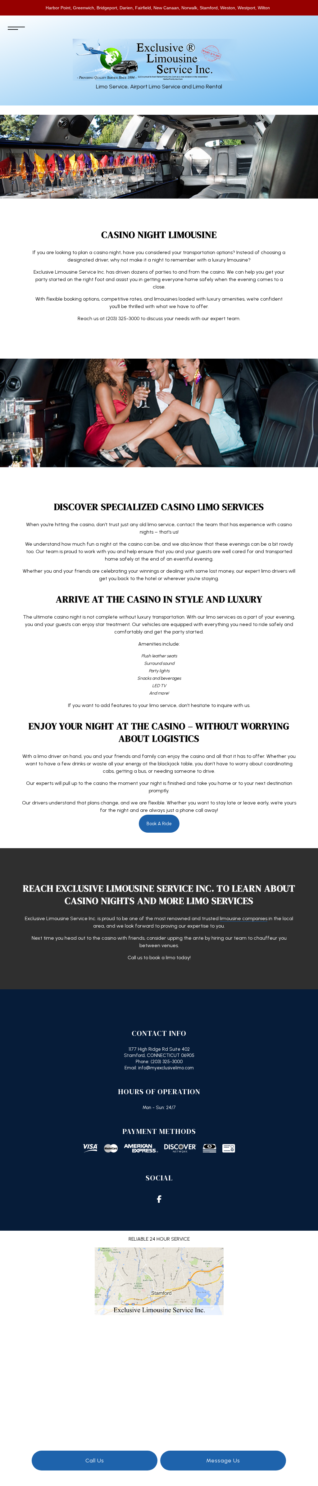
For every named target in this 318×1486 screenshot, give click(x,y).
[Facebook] (159, 1200)
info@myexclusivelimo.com (165, 1068)
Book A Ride (159, 823)
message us (223, 1460)
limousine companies (243, 918)
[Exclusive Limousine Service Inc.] (159, 59)
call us (94, 1460)
